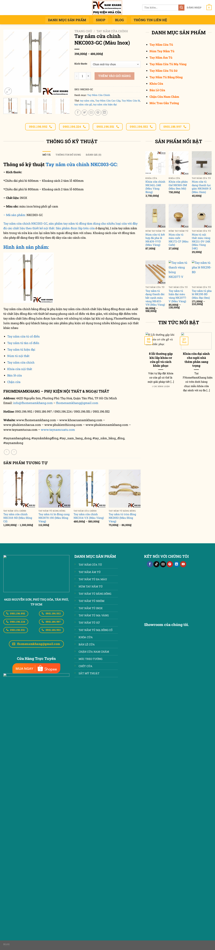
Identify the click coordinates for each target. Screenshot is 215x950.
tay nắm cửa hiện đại (105, 104)
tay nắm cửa (87, 100)
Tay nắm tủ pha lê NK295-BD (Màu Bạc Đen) (202, 294)
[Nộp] (181, 8)
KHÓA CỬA (86, 637)
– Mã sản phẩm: (14, 215)
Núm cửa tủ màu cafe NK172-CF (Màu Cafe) (178, 240)
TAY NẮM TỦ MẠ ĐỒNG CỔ (95, 630)
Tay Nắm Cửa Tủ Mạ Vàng (167, 64)
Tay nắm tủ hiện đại (21, 349)
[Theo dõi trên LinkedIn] (177, 564)
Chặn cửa (13, 382)
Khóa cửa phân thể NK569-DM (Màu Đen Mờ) (178, 185)
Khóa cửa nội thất (19, 369)
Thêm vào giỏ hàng (114, 76)
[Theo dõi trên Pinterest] (170, 564)
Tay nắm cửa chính (20, 362)
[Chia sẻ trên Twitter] (84, 113)
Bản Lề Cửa (157, 90)
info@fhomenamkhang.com (33, 403)
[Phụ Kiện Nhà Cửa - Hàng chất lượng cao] (107, 7)
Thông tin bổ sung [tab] (68, 154)
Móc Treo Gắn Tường (164, 103)
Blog (119, 20)
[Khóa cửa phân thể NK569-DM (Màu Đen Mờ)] (178, 163)
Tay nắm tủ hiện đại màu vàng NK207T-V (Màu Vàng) (178, 296)
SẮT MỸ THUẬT (89, 673)
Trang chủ (83, 31)
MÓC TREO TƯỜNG (90, 659)
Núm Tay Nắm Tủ (161, 51)
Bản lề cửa (14, 375)
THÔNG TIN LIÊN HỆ (150, 20)
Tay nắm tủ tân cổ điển (23, 343)
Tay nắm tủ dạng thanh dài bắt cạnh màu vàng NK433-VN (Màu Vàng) (155, 297)
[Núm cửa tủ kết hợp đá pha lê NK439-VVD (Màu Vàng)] (155, 216)
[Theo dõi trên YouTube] (183, 564)
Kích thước (80, 63)
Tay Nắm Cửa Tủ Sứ (163, 71)
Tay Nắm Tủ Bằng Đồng (166, 77)
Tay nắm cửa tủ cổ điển (23, 336)
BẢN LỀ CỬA (87, 644)
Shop (100, 20)
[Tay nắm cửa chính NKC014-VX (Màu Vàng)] (89, 489)
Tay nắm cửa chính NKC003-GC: (82, 164)
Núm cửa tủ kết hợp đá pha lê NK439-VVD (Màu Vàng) (155, 240)
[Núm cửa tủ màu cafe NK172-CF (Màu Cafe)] (178, 216)
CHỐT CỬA (85, 666)
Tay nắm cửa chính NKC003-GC (25, 223)
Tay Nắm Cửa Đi (131, 100)
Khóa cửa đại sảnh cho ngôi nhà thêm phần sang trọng (196, 360)
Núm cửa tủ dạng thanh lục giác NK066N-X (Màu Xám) (201, 187)
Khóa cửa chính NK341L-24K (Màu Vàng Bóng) (155, 187)
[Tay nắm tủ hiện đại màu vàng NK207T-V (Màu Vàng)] (178, 272)
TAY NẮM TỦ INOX (91, 608)
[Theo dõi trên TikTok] (156, 564)
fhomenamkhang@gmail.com (77, 403)
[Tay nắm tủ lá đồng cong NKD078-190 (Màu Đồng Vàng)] (54, 489)
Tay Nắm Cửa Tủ (161, 45)
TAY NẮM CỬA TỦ (90, 564)
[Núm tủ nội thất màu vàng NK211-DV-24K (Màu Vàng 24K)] (202, 216)
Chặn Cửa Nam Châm (164, 97)
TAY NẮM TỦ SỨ (89, 622)
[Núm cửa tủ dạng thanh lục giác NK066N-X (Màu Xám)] (202, 163)
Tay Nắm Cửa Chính (112, 31)
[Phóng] (8, 91)
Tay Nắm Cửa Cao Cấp (107, 100)
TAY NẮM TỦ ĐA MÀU (93, 579)
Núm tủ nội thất (18, 356)
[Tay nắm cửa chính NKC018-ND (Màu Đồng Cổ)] (19, 489)
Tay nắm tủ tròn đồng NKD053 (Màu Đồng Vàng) (122, 518)
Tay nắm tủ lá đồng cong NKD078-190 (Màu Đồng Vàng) (54, 518)
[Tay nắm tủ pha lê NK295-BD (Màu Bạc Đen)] (202, 272)
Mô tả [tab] (46, 154)
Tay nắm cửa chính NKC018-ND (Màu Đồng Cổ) (17, 518)
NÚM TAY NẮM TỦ (91, 586)
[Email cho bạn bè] (91, 113)
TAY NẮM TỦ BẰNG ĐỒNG (95, 593)
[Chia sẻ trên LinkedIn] (104, 113)
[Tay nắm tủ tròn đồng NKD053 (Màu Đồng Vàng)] (125, 489)
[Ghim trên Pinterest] (98, 113)
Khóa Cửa (156, 84)
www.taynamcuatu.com (58, 430)
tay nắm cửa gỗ (83, 104)
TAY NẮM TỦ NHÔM (91, 601)
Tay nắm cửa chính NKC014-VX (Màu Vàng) (89, 516)
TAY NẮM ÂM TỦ (90, 572)
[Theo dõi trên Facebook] (150, 564)
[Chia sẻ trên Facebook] (78, 113)
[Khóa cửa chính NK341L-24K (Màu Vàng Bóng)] (155, 163)
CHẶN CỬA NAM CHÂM (94, 651)
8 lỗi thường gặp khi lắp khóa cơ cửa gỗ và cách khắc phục (161, 360)
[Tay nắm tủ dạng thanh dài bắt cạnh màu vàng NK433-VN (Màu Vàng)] (155, 272)
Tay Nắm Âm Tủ (160, 57)
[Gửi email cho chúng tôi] (163, 564)
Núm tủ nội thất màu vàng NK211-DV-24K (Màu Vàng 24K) (201, 241)
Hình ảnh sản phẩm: (26, 247)
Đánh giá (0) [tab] (93, 154)
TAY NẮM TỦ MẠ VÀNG (94, 615)
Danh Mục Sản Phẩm (67, 20)
